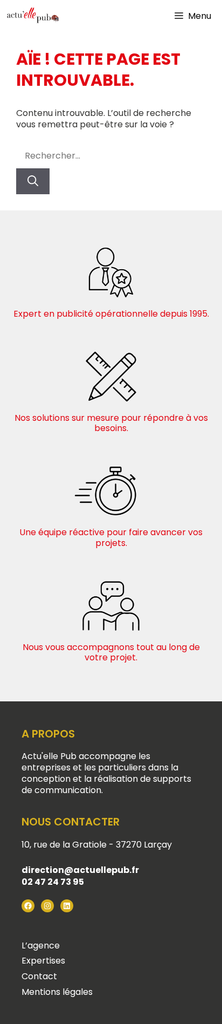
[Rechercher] (33, 181)
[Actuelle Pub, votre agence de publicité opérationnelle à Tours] (32, 16)
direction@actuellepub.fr (80, 870)
